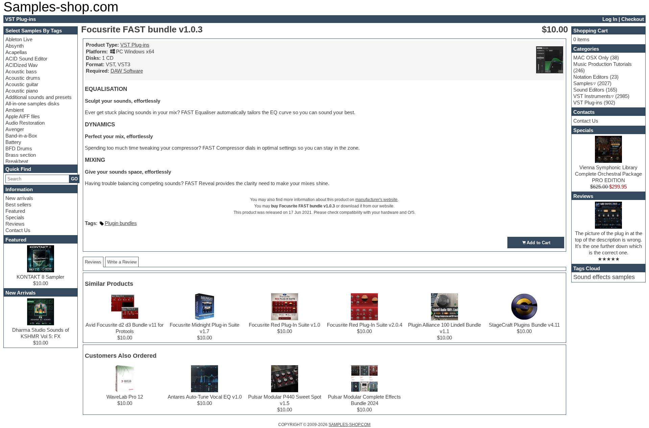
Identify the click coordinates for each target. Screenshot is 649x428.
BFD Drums (18, 148)
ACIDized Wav (21, 65)
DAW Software (127, 71)
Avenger (14, 129)
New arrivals (19, 198)
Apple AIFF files (22, 116)
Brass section (20, 155)
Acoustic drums (22, 78)
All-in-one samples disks (32, 103)
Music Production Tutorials (602, 64)
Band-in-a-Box (21, 136)
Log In (609, 19)
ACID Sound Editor (26, 58)
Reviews (15, 224)
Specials (14, 217)
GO (74, 178)
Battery (13, 142)
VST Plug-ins (134, 45)
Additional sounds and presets (38, 97)
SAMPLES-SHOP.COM (349, 424)
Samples (583, 83)
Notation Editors (590, 77)
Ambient (14, 110)
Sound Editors (588, 90)
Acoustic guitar (21, 84)
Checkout (632, 19)
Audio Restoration (25, 123)
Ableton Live (18, 39)
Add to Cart (538, 242)
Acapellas (16, 52)
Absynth (14, 46)
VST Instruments (592, 96)
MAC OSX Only (591, 57)
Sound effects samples (604, 277)
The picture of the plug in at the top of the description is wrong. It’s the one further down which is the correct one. (608, 242)
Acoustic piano (21, 91)
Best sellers (18, 204)
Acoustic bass (21, 71)
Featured (15, 211)
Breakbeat (16, 161)
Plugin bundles (121, 223)
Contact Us (17, 230)
